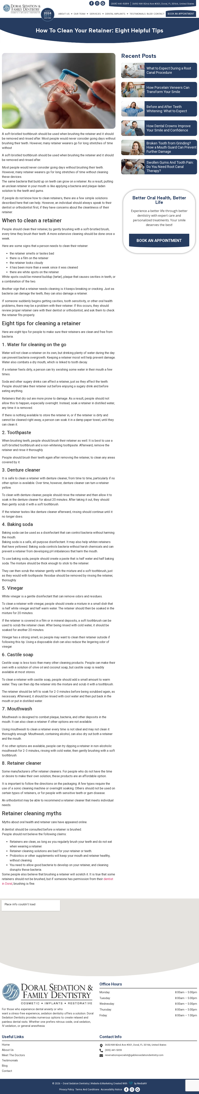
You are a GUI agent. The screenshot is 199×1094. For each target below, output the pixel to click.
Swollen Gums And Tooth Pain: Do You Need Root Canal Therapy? (170, 166)
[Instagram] (97, 3)
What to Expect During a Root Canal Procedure (169, 70)
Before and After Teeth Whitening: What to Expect (167, 109)
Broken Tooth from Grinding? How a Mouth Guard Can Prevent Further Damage (171, 147)
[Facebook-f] (91, 3)
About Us (8, 1050)
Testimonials (138, 13)
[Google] (102, 3)
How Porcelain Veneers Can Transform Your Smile (168, 89)
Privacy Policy (66, 1089)
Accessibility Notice (111, 1089)
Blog (150, 13)
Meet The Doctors (13, 1055)
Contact (159, 13)
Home (6, 1044)
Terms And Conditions (87, 1089)
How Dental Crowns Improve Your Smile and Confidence (169, 128)
